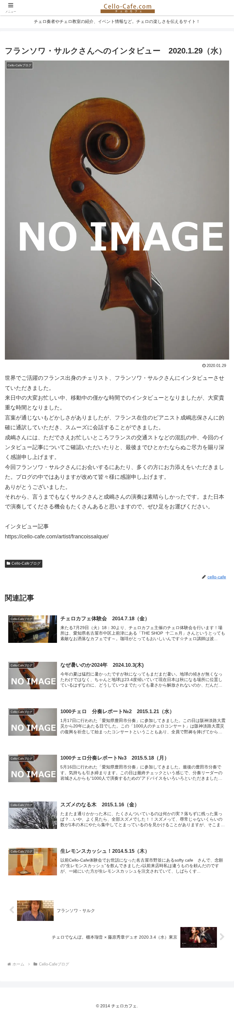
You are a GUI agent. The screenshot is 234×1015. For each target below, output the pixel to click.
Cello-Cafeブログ (26, 563)
